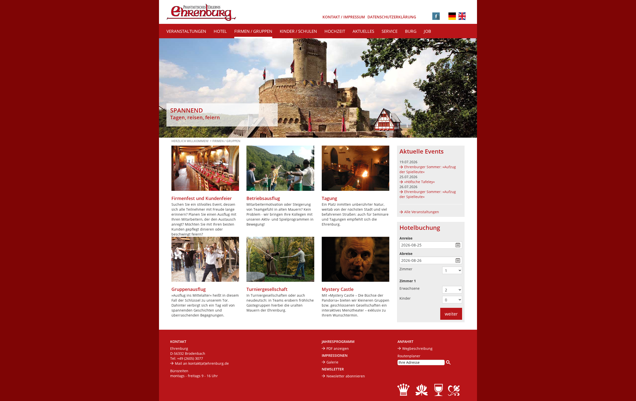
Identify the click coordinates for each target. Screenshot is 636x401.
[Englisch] (462, 15)
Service (390, 31)
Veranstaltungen (186, 31)
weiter (451, 314)
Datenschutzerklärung (391, 17)
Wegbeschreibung (417, 348)
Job (427, 31)
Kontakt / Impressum (343, 17)
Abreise (405, 253)
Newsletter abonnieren (345, 376)
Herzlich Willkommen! (189, 141)
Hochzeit (334, 31)
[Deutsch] (452, 16)
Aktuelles (363, 31)
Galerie (332, 362)
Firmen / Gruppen (253, 31)
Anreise (405, 238)
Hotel (220, 31)
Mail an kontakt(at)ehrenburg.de (202, 363)
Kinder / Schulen (298, 31)
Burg (410, 31)
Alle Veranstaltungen (421, 211)
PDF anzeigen (337, 348)
